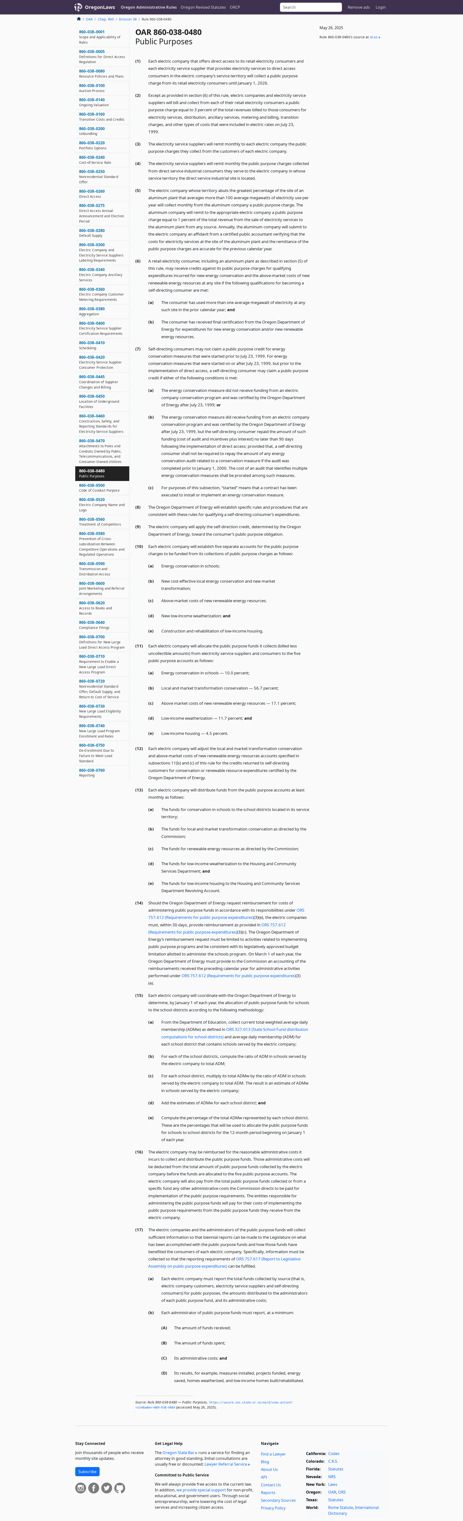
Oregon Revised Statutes (203, 7)
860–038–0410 (92, 345)
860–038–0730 (100, 711)
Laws (332, 1484)
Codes (334, 1453)
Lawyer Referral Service (225, 1464)
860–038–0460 (101, 423)
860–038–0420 (100, 362)
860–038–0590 (94, 568)
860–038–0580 (101, 544)
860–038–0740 (99, 730)
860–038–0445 (98, 381)
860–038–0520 (102, 504)
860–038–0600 (101, 588)
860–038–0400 (101, 328)
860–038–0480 (92, 473)
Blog (265, 1461)
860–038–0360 (101, 294)
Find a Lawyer (273, 1454)
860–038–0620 (95, 608)
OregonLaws (100, 7)
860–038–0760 (92, 773)
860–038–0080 (101, 73)
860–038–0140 (94, 102)
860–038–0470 (100, 451)
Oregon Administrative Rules (149, 7)
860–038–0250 (98, 176)
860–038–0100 (92, 88)
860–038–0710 (99, 664)
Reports (268, 1492)
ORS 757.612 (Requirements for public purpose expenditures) (239, 975)
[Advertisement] (351, 123)
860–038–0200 (92, 131)
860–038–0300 (101, 252)
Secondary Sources (278, 1500)
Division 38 (128, 19)
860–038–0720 (99, 688)
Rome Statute (340, 1507)
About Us (269, 1469)
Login (381, 7)
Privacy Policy (273, 1508)
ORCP (235, 7)
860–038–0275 (101, 213)
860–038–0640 (94, 625)
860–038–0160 (101, 117)
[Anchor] (271, 83)
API (264, 1477)
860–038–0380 (92, 311)
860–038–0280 (92, 233)
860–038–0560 (100, 522)
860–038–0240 (95, 160)
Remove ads (359, 7)
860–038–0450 (99, 401)
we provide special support (201, 1490)
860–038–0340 (100, 274)
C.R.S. (333, 1461)
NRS (332, 1476)
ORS (342, 1492)
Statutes (335, 1469)
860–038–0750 (96, 753)
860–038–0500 (99, 488)
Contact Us (271, 1485)
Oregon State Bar (178, 1452)
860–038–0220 (93, 145)
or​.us (374, 37)
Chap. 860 (106, 19)
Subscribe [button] (87, 1471)
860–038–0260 (92, 194)
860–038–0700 (102, 642)
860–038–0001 (99, 37)
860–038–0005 (102, 56)
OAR (89, 19)
